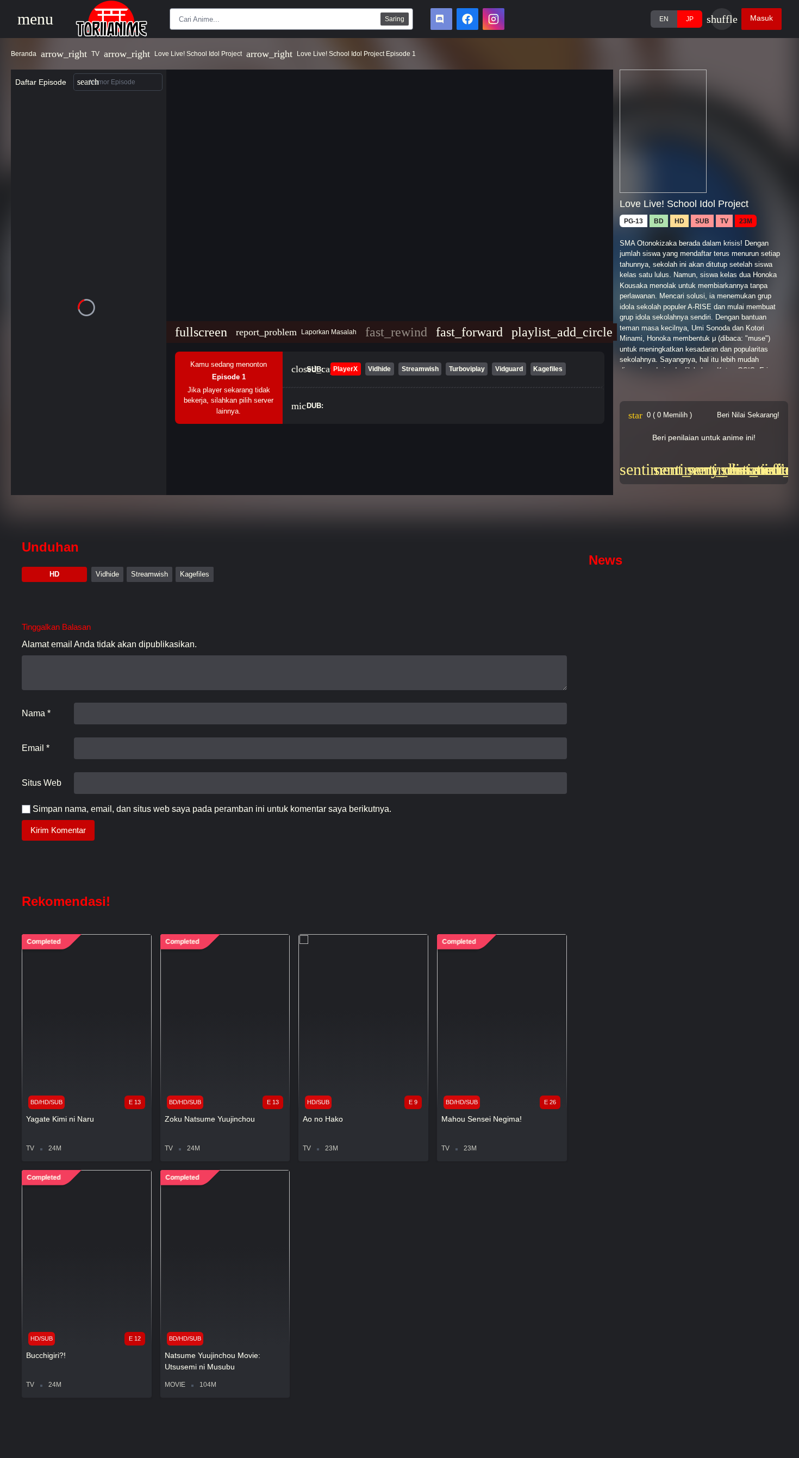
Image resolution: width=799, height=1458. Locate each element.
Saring (394, 19)
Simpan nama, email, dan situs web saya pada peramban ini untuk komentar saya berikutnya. (212, 809)
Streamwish (149, 574)
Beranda (23, 54)
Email (35, 748)
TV (95, 54)
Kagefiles (194, 574)
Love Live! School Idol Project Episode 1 (356, 54)
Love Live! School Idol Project (198, 54)
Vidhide (107, 574)
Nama (36, 713)
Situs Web (41, 782)
